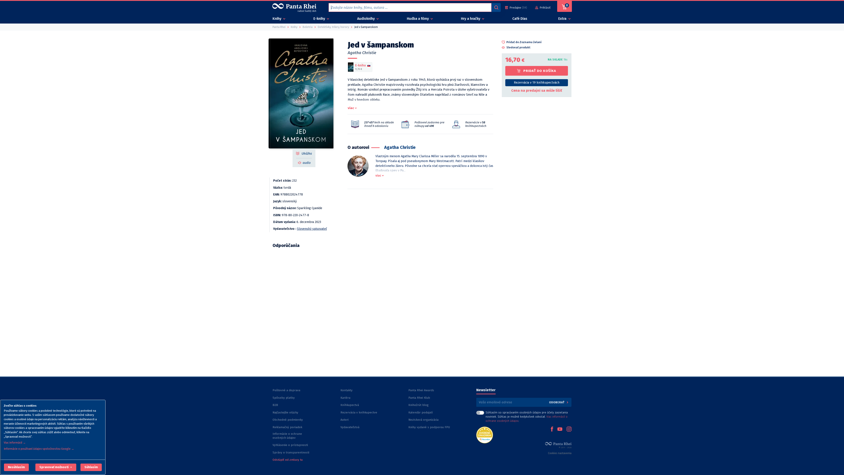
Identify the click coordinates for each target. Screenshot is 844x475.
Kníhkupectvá (349, 405)
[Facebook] (552, 429)
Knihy (277, 18)
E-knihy (319, 18)
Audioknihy (366, 18)
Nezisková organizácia (423, 420)
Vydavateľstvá (349, 427)
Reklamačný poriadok (287, 427)
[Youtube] (559, 429)
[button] (16, 467)
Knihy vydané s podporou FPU (429, 427)
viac (351, 108)
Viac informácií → (15, 442)
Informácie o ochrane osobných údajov (287, 436)
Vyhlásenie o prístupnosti (290, 445)
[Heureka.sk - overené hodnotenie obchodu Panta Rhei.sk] (484, 435)
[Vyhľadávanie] (496, 7)
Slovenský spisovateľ (312, 229)
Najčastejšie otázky (285, 412)
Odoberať (557, 402)
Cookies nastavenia (559, 453)
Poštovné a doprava (286, 390)
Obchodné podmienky (288, 420)
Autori (344, 420)
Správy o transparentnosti (291, 452)
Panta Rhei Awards (421, 390)
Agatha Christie (362, 52)
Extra (562, 18)
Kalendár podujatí (420, 412)
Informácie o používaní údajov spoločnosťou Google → (39, 448)
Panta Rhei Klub (419, 398)
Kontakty (346, 390)
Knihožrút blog (418, 405)
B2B (275, 405)
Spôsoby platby (284, 398)
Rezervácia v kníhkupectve (358, 412)
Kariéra (345, 398)
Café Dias (519, 18)
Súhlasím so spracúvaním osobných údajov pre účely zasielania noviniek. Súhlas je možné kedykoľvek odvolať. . (527, 416)
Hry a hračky (471, 18)
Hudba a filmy (418, 18)
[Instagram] (569, 429)
